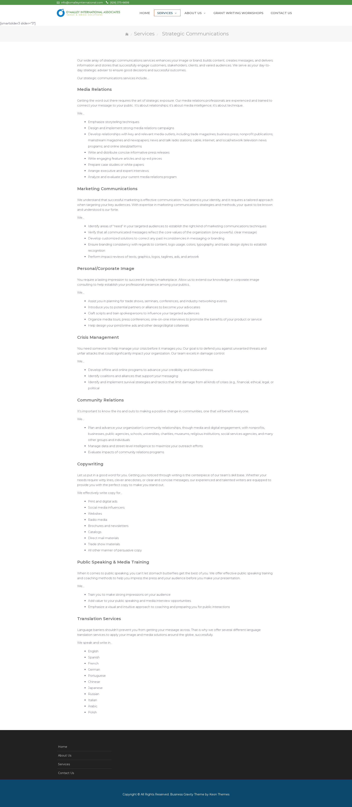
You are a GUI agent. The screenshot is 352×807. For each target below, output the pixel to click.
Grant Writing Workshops (238, 13)
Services (165, 13)
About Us (193, 13)
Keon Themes (219, 794)
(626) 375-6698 (119, 2)
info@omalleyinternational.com (82, 2)
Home (145, 13)
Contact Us (281, 13)
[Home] (127, 34)
